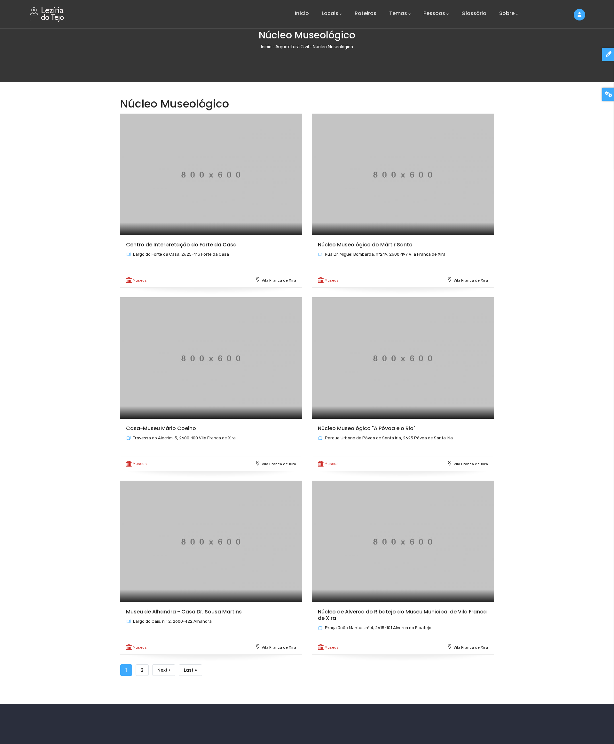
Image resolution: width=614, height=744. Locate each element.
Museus (140, 280)
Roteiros (365, 13)
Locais (330, 13)
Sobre (507, 13)
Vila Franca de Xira (279, 280)
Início (302, 13)
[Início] (48, 13)
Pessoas (434, 13)
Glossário (473, 13)
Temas (398, 13)
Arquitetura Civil (292, 47)
